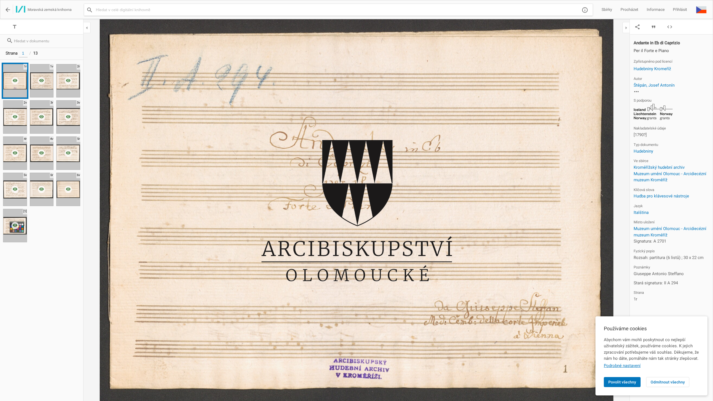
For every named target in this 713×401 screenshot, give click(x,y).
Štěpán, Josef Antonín (654, 85)
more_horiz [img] (636, 91)
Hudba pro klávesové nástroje (661, 196)
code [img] (670, 27)
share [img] (637, 27)
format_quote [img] (653, 27)
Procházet (629, 9)
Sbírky (607, 9)
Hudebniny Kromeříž (652, 68)
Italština (641, 212)
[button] (701, 9)
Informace (656, 9)
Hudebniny (643, 151)
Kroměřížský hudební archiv (659, 167)
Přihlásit (680, 9)
